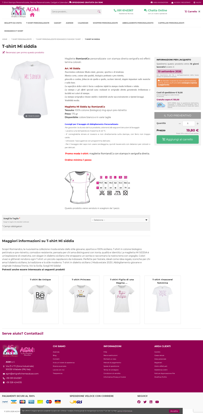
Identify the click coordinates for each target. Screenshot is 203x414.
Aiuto (198, 2)
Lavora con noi (58, 370)
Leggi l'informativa (124, 411)
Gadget (57, 23)
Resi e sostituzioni (111, 355)
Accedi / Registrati (182, 2)
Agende (69, 23)
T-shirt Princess (81, 279)
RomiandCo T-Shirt (13, 31)
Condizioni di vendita (112, 373)
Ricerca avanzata (59, 366)
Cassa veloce (159, 355)
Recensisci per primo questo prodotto (24, 52)
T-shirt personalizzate (37, 23)
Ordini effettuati (160, 366)
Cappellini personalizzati (171, 23)
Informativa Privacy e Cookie (115, 377)
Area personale (160, 359)
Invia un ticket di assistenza (64, 363)
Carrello (157, 352)
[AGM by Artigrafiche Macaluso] (25, 11)
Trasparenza (57, 373)
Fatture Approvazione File (164, 373)
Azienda (56, 352)
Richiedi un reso (110, 359)
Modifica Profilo (160, 377)
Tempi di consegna (111, 370)
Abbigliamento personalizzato (137, 23)
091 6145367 (124, 10)
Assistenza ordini (161, 370)
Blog (54, 355)
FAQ (105, 352)
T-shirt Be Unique (40, 279)
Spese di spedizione (111, 366)
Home (4, 39)
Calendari (83, 23)
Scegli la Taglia (11, 218)
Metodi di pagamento (112, 363)
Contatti (56, 359)
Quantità (161, 123)
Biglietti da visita (13, 23)
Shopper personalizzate (105, 23)
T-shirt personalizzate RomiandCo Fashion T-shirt (58, 39)
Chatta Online (157, 10)
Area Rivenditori (160, 2)
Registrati (158, 363)
